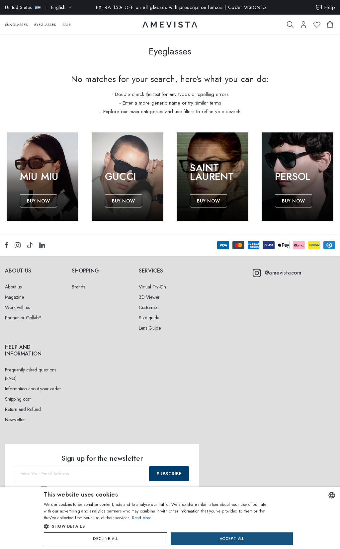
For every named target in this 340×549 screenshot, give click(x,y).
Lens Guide (150, 328)
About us (13, 286)
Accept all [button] (231, 539)
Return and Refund (23, 409)
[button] (156, 526)
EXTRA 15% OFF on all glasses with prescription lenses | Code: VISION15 (181, 7)
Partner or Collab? (23, 317)
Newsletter (15, 419)
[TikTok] (30, 245)
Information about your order (33, 388)
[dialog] (170, 518)
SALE (66, 24)
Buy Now (38, 200)
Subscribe (169, 473)
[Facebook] (6, 245)
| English (35, 7)
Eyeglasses (45, 24)
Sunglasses (16, 24)
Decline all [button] (105, 539)
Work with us (17, 307)
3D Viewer (149, 297)
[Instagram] (18, 245)
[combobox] (331, 495)
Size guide (149, 317)
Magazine (14, 297)
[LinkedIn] (42, 245)
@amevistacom (283, 272)
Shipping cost (18, 399)
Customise (148, 307)
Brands (78, 286)
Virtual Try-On (152, 286)
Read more (141, 518)
